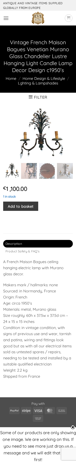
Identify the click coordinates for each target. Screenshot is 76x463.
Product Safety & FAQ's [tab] (22, 251)
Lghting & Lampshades (38, 83)
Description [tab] (13, 244)
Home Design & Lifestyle (44, 78)
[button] (6, 18)
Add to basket (21, 206)
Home (11, 78)
